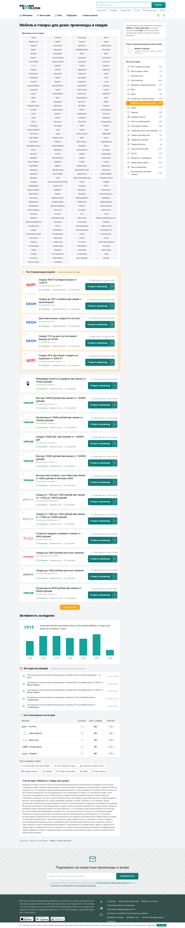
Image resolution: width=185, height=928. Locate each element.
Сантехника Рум (82, 230)
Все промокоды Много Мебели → (48, 556)
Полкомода (82, 222)
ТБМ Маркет (82, 246)
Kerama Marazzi (33, 86)
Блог (60, 15)
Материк (82, 194)
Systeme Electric (33, 130)
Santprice (82, 118)
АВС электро (82, 142)
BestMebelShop (82, 50)
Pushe (33, 114)
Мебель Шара (58, 202)
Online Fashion (57, 110)
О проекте (111, 901)
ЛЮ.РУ (106, 186)
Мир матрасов (106, 206)
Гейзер (82, 162)
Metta (33, 98)
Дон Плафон (58, 174)
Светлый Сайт (106, 234)
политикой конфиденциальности (113, 883)
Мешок (82, 206)
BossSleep (58, 54)
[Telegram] (101, 909)
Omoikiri (34, 110)
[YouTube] (101, 915)
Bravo (106, 54)
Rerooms (106, 114)
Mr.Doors (82, 102)
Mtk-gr (106, 102)
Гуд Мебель (33, 166)
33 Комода (82, 38)
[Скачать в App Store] (27, 918)
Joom (106, 82)
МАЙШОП (57, 190)
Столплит (82, 242)
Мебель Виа (33, 202)
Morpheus (58, 102)
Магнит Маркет (34, 190)
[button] (31, 284)
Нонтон (58, 214)
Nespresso (58, 106)
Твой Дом (106, 246)
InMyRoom (82, 82)
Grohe (106, 74)
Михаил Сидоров (142, 49)
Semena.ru (58, 122)
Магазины (28, 15)
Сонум (106, 238)
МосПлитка (106, 210)
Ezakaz (82, 66)
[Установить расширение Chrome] (58, 918)
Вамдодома (106, 154)
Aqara (106, 42)
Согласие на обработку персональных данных (127, 913)
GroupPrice (33, 78)
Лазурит (106, 182)
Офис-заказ (81, 218)
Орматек (33, 218)
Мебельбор (82, 202)
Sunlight (113, 10)
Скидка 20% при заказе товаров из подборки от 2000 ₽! (58, 357)
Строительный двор (106, 242)
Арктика (33, 154)
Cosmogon (82, 58)
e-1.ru (34, 66)
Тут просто (33, 258)
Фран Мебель (58, 258)
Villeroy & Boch (81, 134)
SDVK (33, 122)
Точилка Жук (82, 254)
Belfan (33, 50)
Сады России (106, 226)
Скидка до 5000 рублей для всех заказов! (60, 552)
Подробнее (75, 290)
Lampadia (33, 90)
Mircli (58, 98)
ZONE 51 (58, 142)
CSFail (162, 10)
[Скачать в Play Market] (42, 918)
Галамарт (57, 162)
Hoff (106, 78)
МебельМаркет (106, 202)
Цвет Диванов (82, 258)
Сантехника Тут (106, 230)
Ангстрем (106, 150)
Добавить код (132, 917)
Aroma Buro (57, 46)
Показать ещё (70, 607)
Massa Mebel (58, 94)
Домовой (33, 174)
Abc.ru (106, 38)
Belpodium (58, 50)
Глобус (106, 162)
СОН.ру (82, 238)
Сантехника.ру (57, 234)
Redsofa (58, 114)
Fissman (33, 70)
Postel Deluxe (106, 110)
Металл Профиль (58, 206)
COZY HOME (33, 62)
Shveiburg (33, 126)
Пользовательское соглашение (121, 905)
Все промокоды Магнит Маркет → (51, 286)
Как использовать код (128, 901)
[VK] (101, 902)
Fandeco (106, 66)
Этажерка (58, 262)
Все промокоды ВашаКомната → (48, 501)
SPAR (82, 126)
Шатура (106, 258)
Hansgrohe (82, 78)
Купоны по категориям (39, 841)
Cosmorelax (106, 58)
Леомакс (82, 186)
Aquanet (34, 46)
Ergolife (58, 66)
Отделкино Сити (57, 218)
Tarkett (82, 130)
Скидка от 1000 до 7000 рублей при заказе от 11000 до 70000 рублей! (60, 496)
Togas (57, 134)
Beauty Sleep (106, 46)
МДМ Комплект (58, 198)
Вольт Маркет (33, 162)
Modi (106, 98)
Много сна (58, 210)
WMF (82, 138)
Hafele (57, 78)
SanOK (57, 118)
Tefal (106, 130)
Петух (137, 10)
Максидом (82, 190)
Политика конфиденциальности (121, 909)
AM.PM (57, 42)
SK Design (58, 126)
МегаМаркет (33, 206)
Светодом (33, 238)
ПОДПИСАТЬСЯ (127, 876)
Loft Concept (82, 90)
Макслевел (106, 190)
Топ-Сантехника (58, 254)
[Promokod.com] (30, 7)
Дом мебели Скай (82, 170)
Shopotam (82, 122)
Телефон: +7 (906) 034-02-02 (82, 910)
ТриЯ (106, 254)
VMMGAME (106, 134)
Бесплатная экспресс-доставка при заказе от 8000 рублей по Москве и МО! (60, 477)
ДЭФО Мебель (106, 174)
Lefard (57, 90)
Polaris (81, 110)
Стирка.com (57, 242)
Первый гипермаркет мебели (107, 218)
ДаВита (58, 166)
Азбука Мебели (58, 146)
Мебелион (106, 198)
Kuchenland (82, 86)
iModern (58, 82)
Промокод (24, 841)
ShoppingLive (106, 122)
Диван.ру (33, 170)
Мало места (33, 194)
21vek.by (58, 38)
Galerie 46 (106, 70)
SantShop (106, 118)
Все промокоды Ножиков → (46, 385)
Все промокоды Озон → (47, 305)
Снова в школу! (90, 15)
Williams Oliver (57, 138)
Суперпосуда (58, 246)
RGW (33, 118)
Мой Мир (81, 210)
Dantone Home (57, 62)
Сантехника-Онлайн (33, 234)
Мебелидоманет (82, 198)
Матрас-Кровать (106, 194)
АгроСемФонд (106, 142)
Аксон (106, 146)
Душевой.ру (82, 174)
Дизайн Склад (57, 170)
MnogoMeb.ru (82, 98)
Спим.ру (34, 242)
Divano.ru (106, 62)
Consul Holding (57, 58)
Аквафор (81, 146)
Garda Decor (33, 74)
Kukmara (106, 86)
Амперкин (58, 150)
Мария (57, 194)
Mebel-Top (82, 94)
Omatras (106, 106)
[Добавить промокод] (158, 15)
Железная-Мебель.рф (81, 178)
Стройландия (33, 246)
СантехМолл (58, 230)
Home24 (33, 82)
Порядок (106, 222)
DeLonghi (82, 62)
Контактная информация (153, 917)
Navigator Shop (33, 106)
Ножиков (33, 214)
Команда (111, 921)
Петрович (58, 222)
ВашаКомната (57, 158)
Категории (45, 15)
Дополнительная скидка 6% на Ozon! (59, 318)
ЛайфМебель (33, 186)
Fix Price (58, 70)
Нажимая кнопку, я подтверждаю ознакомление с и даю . (93, 884)
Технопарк (82, 250)
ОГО (82, 214)
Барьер (82, 154)
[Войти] (164, 15)
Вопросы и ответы (149, 901)
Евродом (33, 178)
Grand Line (82, 74)
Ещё (57, 178)
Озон (106, 214)
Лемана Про (125, 10)
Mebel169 (106, 94)
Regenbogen (82, 114)
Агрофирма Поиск (34, 146)
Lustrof (106, 90)
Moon (33, 102)
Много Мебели (33, 210)
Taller (58, 130)
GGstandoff (102, 10)
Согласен (161, 925)
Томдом (33, 254)
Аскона (58, 154)
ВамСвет (33, 158)
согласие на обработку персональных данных (73, 886)
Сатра (82, 234)
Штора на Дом (33, 262)
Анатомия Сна (82, 150)
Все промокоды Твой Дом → (46, 404)
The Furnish (33, 134)
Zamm (106, 138)
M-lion (33, 94)
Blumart (33, 54)
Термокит (58, 250)
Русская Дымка (82, 226)
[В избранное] (25, 279)
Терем (33, 250)
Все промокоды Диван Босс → (47, 573)
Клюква (33, 182)
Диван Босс (106, 166)
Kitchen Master (57, 86)
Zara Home (33, 142)
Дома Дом (106, 170)
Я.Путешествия (150, 10)
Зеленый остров (106, 178)
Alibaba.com (33, 42)
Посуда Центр (33, 226)
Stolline (106, 126)
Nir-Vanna (82, 106)
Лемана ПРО (57, 186)
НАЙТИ (158, 5)
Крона (82, 182)
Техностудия (106, 250)
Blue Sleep (106, 50)
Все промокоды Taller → (44, 539)
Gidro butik (58, 74)
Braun (82, 54)
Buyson (33, 58)
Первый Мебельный (33, 222)
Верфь (81, 158)
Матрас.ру (33, 198)
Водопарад (106, 158)
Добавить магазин (115, 917)
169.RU (33, 38)
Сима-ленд (58, 238)
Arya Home (82, 46)
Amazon (82, 42)
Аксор (33, 150)
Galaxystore (82, 70)
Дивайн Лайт (82, 166)
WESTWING (33, 138)
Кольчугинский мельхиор (58, 182)
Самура (33, 230)
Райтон (58, 226)
